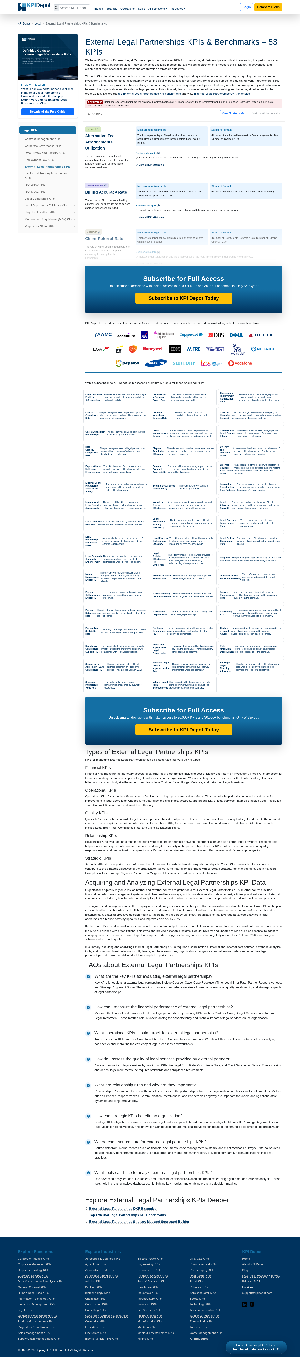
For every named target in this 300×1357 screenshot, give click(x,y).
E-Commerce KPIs (149, 1270)
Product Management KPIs (35, 1321)
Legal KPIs (25, 1310)
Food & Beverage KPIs (152, 1281)
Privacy (247, 1281)
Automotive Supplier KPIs (101, 1275)
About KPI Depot (253, 1264)
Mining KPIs (145, 1338)
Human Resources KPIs (33, 1293)
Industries (177, 8)
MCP (257, 1281)
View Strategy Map (234, 113)
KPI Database (259, 1275)
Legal (38, 23)
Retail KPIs (197, 1281)
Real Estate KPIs (200, 1275)
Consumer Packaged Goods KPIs (106, 1315)
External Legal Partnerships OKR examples (222, 93)
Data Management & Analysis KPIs (40, 1281)
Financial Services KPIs (153, 1275)
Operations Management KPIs (37, 1315)
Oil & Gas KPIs (199, 1258)
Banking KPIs (93, 1287)
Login (247, 7)
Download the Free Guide (48, 111)
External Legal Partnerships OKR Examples (123, 1208)
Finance (98, 8)
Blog (245, 1270)
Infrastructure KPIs (150, 1298)
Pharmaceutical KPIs (203, 1264)
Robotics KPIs (199, 1287)
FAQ (245, 1275)
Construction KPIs (96, 1304)
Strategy (111, 8)
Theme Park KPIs (201, 1321)
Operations (127, 8)
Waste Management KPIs (206, 1333)
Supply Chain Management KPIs (39, 1338)
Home (246, 1258)
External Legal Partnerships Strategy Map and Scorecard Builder (139, 1221)
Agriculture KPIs (95, 1264)
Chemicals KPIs (95, 1298)
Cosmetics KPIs (95, 1321)
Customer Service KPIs (33, 1275)
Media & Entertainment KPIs (156, 1333)
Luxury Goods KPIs (150, 1315)
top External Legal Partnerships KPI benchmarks (149, 93)
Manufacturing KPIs (150, 1321)
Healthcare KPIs (148, 1287)
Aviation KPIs (93, 1281)
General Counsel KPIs (32, 1287)
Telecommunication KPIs (205, 1310)
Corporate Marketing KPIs (34, 1264)
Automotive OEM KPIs (99, 1270)
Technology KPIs (200, 1304)
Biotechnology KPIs (97, 1293)
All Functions (156, 8)
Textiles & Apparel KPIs (204, 1315)
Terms (275, 1275)
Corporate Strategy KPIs (33, 1270)
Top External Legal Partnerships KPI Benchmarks (127, 1215)
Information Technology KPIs (36, 1298)
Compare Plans (268, 7)
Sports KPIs (197, 1298)
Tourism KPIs (198, 1327)
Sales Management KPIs (34, 1333)
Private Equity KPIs (202, 1270)
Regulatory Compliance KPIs (36, 1327)
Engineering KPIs (149, 1264)
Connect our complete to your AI (254, 1347)
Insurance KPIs (147, 1304)
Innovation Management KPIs (37, 1304)
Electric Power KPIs (150, 1258)
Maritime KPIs (147, 1327)
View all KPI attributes (151, 164)
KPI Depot (24, 23)
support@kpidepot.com (257, 1293)
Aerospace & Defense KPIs (102, 1258)
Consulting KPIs (95, 1310)
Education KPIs (95, 1327)
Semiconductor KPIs (203, 1293)
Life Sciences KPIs (149, 1310)
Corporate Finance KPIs (33, 1258)
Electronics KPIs (95, 1333)
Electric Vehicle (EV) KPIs (101, 1338)
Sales (141, 8)
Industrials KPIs (148, 1293)
